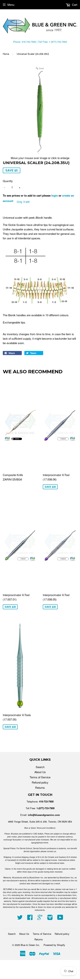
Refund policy (40, 782)
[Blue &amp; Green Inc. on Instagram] (50, 918)
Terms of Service (40, 777)
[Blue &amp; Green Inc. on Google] (40, 918)
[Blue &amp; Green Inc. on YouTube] (60, 918)
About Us (40, 772)
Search (40, 767)
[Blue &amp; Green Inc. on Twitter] (20, 918)
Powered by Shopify (54, 945)
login (54, 195)
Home (6, 54)
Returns (40, 787)
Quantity (8, 181)
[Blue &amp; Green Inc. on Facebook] (30, 918)
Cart (74, 5)
